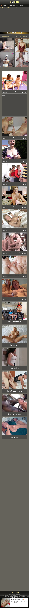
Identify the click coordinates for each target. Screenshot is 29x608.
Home (4, 5)
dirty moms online (14, 32)
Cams (21, 5)
